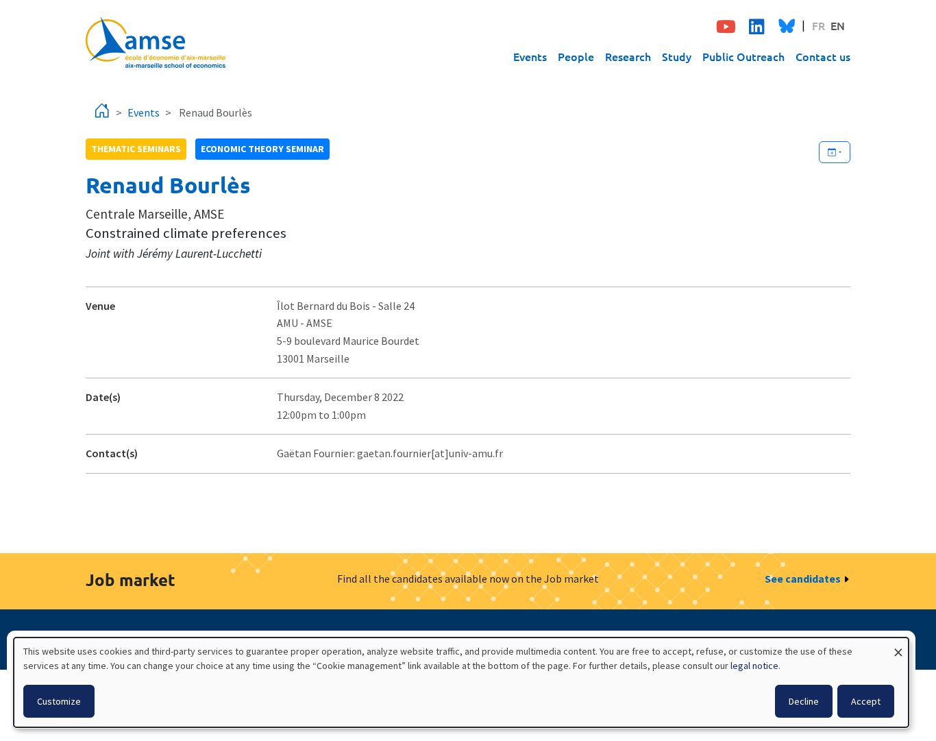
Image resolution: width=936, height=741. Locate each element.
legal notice (754, 665)
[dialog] (461, 682)
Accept (865, 701)
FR (818, 25)
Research (628, 56)
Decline (804, 701)
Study (676, 56)
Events (530, 56)
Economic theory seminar (262, 149)
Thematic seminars (136, 149)
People (576, 56)
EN (837, 25)
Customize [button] (59, 701)
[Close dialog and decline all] (898, 646)
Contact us (823, 56)
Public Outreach (743, 56)
